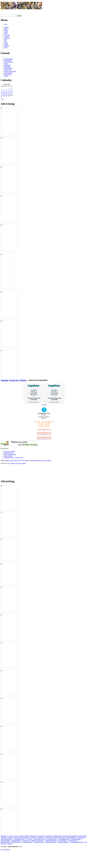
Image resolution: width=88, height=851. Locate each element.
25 (3, 95)
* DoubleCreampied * (63, 842)
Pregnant (6, 46)
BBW (5, 29)
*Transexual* (32, 837)
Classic (6, 32)
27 (6, 95)
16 (12, 91)
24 (1, 95)
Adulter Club (7, 69)
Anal (10, 460)
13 (6, 91)
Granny (6, 76)
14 (8, 91)
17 (1, 93)
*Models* (27, 836)
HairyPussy (7, 66)
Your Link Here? (5, 849)
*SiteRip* (9, 843)
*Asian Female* (17, 837)
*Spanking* (41, 836)
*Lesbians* (9, 837)
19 (5, 93)
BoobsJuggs (7, 65)
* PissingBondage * (16, 840)
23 (12, 93)
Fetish (5, 33)
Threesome (48, 460)
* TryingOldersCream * (39, 839)
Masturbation (37, 460)
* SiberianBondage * (75, 839)
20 (6, 93)
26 (5, 95)
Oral (43, 460)
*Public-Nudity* (57, 836)
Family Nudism (8, 73)
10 (1, 91)
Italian (31, 460)
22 (10, 93)
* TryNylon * (28, 839)
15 (10, 91)
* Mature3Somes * (28, 842)
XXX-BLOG (8, 74)
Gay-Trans (7, 35)
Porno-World (7, 60)
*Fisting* (56, 837)
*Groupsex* (40, 837)
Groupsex (26, 460)
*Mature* (3, 837)
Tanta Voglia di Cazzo (10, 454)
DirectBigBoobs (8, 59)
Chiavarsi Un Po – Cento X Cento (13, 457)
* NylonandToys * (73, 840)
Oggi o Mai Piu (8, 456)
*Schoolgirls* (49, 836)
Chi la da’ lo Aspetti (9, 451)
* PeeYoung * (26, 840)
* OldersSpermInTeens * (51, 840)
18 (3, 93)
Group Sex (7, 38)
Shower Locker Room (10, 71)
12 (5, 91)
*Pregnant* (65, 836)
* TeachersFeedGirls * (63, 839)
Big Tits (6, 30)
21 (8, 93)
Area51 (6, 63)
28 (8, 95)
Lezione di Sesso (8, 453)
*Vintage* (21, 836)
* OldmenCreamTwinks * (37, 840)
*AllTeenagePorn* (71, 837)
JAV (5, 41)
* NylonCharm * (62, 840)
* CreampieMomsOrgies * (76, 842)
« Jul (2, 99)
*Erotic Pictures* (48, 837)
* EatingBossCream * (51, 842)
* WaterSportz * (81, 837)
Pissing (6, 44)
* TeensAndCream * (51, 839)
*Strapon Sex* (34, 836)
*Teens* (15, 836)
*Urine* (11, 836)
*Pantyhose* (62, 837)
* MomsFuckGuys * (16, 842)
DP (22, 460)
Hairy (5, 39)
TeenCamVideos (8, 62)
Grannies (6, 36)
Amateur (6, 27)
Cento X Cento (17, 460)
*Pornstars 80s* (73, 836)
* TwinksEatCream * (19, 839)
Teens (5, 47)
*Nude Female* (82, 836)
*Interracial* (25, 837)
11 (3, 91)
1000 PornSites (8, 68)
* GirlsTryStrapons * (38, 842)
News (5, 24)
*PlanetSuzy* (4, 836)
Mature (6, 43)
